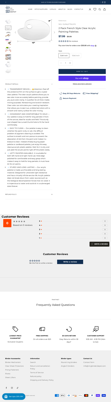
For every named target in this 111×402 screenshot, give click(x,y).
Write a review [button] (70, 262)
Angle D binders (67, 366)
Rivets (7, 374)
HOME (30, 9)
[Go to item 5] (8, 49)
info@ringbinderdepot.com (94, 366)
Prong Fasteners (12, 370)
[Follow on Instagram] (105, 2)
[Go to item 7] (8, 64)
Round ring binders (69, 362)
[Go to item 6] (8, 57)
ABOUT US (61, 9)
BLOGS (70, 9)
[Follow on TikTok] (17, 388)
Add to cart (82, 71)
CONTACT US (78, 9)
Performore (62, 20)
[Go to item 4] (8, 42)
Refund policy (35, 376)
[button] (64, 41)
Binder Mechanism (13, 362)
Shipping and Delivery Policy (42, 380)
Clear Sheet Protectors (14, 366)
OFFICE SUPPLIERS (40, 9)
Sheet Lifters (10, 377)
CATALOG (53, 9)
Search (33, 362)
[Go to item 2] (8, 28)
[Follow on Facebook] (102, 2)
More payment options (82, 84)
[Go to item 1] (8, 21)
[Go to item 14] (8, 71)
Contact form (88, 362)
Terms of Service (36, 372)
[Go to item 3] (8, 34)
